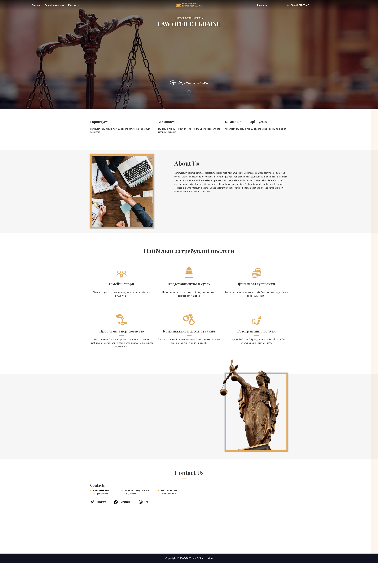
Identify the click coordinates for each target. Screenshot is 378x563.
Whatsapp (126, 501)
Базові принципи (54, 5)
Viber (148, 501)
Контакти (73, 5)
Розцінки (262, 5)
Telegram (101, 501)
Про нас (36, 5)
